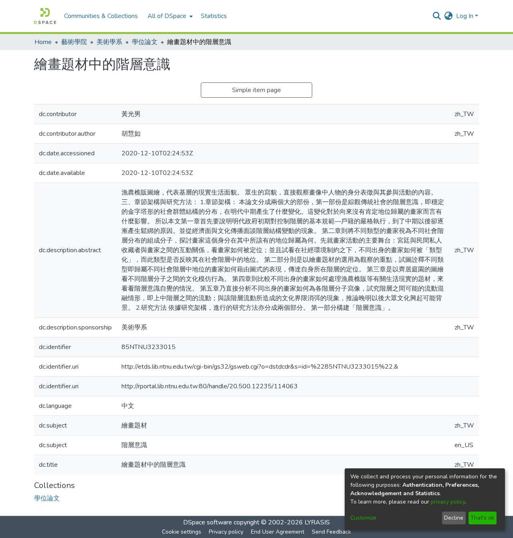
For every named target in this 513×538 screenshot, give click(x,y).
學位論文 (145, 42)
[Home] (45, 16)
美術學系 (109, 42)
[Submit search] (437, 16)
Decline (453, 518)
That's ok (482, 518)
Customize (363, 518)
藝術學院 (74, 42)
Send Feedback (331, 532)
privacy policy (448, 502)
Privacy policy (226, 532)
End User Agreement (277, 532)
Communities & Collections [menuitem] (101, 16)
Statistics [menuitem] (214, 16)
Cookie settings (181, 532)
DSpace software (207, 522)
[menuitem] (169, 16)
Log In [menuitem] (464, 16)
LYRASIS (317, 522)
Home (43, 42)
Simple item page (256, 90)
